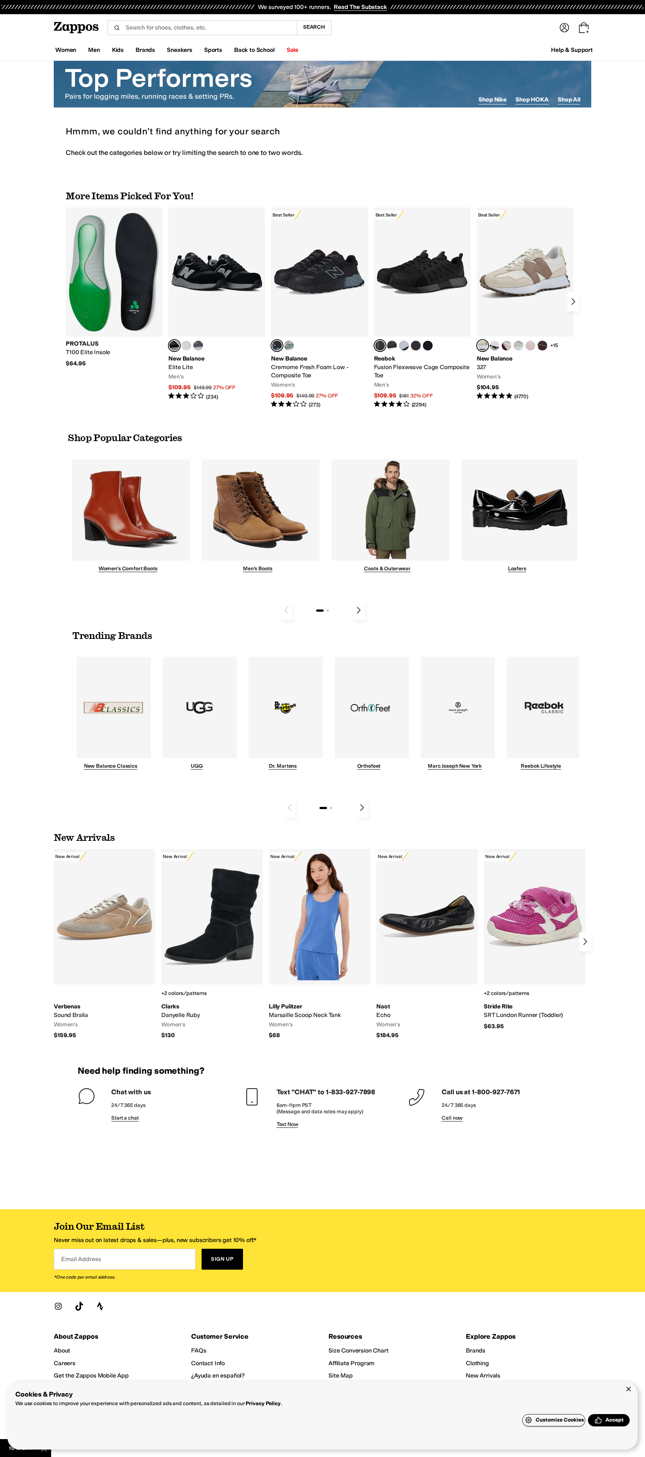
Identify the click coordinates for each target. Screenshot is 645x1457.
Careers (64, 1363)
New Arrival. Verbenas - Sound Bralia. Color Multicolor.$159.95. (104, 944)
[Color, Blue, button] (186, 346)
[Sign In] (564, 27)
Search (314, 27)
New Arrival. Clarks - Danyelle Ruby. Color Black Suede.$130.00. (212, 944)
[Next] (573, 301)
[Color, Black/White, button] (428, 346)
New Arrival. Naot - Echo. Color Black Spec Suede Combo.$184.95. (427, 944)
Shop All (569, 99)
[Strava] (100, 1306)
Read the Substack (360, 6)
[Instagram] (58, 1306)
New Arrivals (483, 1375)
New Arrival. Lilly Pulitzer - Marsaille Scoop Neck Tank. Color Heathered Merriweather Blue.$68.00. (319, 944)
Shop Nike (493, 99)
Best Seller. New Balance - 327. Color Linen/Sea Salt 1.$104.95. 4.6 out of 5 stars (525, 304)
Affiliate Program (351, 1363)
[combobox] (202, 27)
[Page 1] (320, 610)
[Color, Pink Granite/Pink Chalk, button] (530, 346)
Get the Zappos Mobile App (91, 1375)
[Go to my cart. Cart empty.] (583, 27)
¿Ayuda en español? (218, 1375)
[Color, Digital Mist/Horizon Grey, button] (495, 346)
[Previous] (286, 610)
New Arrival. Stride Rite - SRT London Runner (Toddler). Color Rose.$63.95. (534, 939)
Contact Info (208, 1363)
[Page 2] (328, 610)
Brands (475, 1350)
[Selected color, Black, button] (174, 346)
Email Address (81, 1259)
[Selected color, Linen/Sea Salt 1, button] (483, 346)
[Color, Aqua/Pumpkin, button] (289, 346)
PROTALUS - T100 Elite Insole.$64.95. (114, 287)
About (62, 1350)
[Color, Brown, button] (392, 346)
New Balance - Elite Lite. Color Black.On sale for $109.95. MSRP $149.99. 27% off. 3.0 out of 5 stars (216, 304)
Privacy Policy (263, 1403)
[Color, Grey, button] (198, 346)
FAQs (198, 1350)
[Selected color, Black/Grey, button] (277, 346)
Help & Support (572, 49)
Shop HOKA (532, 99)
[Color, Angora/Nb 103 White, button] (518, 346)
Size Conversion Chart (358, 1350)
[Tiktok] (79, 1306)
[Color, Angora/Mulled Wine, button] (506, 346)
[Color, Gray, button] (404, 346)
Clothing (477, 1363)
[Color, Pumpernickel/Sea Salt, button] (542, 346)
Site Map (340, 1375)
